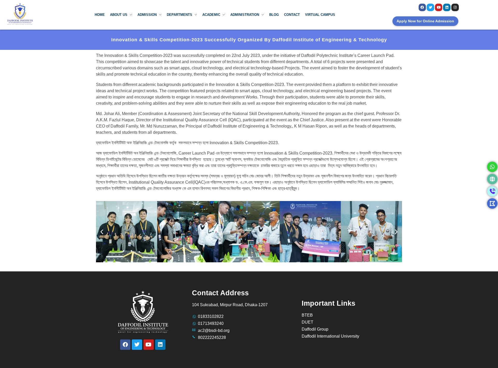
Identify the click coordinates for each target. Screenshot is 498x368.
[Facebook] (422, 7)
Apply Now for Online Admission (425, 21)
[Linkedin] (447, 7)
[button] (102, 231)
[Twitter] (430, 7)
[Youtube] (438, 7)
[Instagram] (455, 7)
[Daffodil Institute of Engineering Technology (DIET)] (20, 14)
